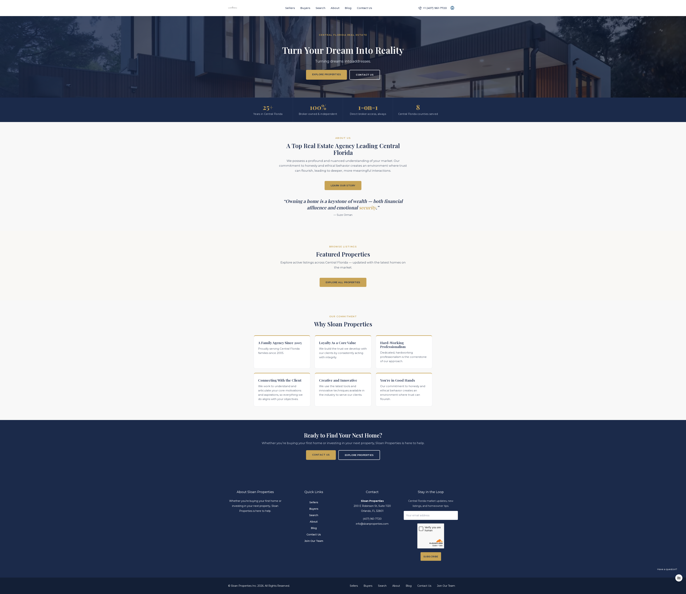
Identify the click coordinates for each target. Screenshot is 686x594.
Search (320, 8)
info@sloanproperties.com (372, 523)
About (335, 8)
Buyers (305, 8)
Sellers (290, 8)
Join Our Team (313, 541)
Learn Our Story (343, 185)
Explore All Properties (343, 282)
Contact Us (364, 8)
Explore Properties (326, 74)
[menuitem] (433, 7)
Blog (348, 8)
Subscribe (430, 556)
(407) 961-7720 (372, 518)
